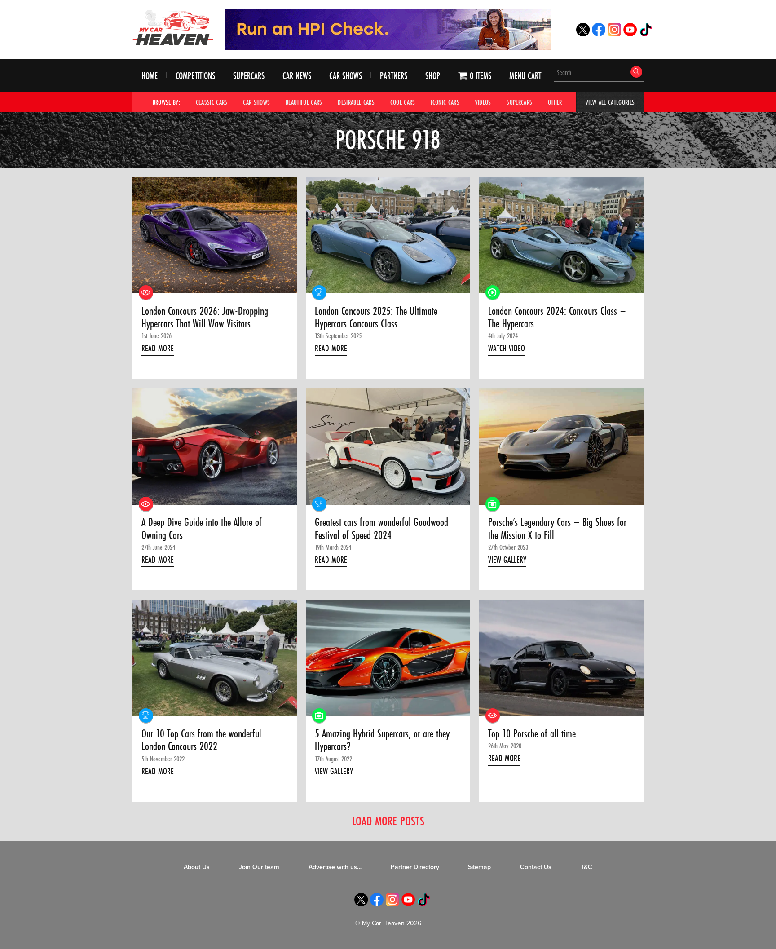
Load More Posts (388, 821)
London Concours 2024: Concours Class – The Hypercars (557, 318)
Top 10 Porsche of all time (532, 734)
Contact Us (535, 867)
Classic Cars (212, 102)
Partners (393, 75)
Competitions (195, 75)
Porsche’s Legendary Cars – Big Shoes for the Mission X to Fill (557, 529)
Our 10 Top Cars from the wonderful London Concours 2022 (201, 740)
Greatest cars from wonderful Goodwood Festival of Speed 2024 (381, 529)
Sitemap (479, 867)
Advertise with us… (335, 867)
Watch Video (506, 348)
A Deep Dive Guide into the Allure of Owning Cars (201, 529)
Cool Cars (402, 102)
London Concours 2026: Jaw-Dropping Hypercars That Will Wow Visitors (204, 318)
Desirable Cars (356, 102)
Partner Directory (415, 867)
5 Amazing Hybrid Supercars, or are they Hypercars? (382, 740)
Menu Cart (525, 75)
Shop (432, 75)
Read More (157, 348)
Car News (296, 75)
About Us (197, 867)
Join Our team (259, 867)
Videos (483, 102)
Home (149, 75)
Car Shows (345, 75)
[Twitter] (583, 34)
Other (555, 102)
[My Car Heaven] (172, 27)
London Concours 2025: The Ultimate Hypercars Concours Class (376, 318)
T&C (586, 867)
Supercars (249, 75)
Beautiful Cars (304, 102)
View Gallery (507, 559)
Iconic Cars (445, 102)
